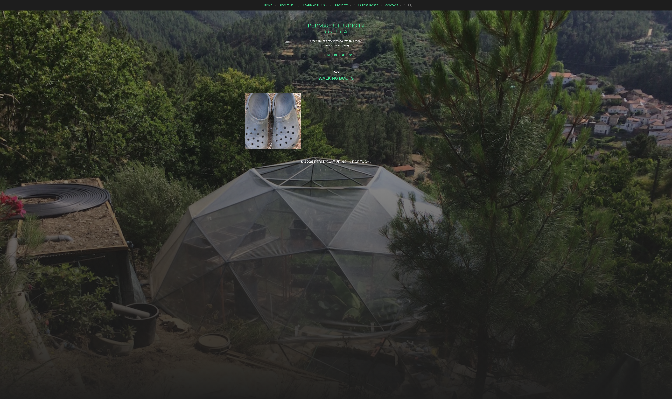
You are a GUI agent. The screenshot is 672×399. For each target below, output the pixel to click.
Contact (391, 5)
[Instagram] (328, 55)
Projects (341, 5)
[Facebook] (321, 55)
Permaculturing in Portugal (336, 29)
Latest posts (368, 5)
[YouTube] (336, 55)
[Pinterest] (350, 55)
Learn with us (314, 5)
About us (286, 5)
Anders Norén (343, 170)
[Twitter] (343, 55)
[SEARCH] (410, 5)
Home (268, 5)
